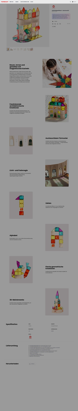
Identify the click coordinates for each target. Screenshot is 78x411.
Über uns (11, 1)
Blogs (32, 1)
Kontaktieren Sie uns (24, 1)
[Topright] (53, 6)
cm (67, 23)
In (69, 23)
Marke (17, 1)
